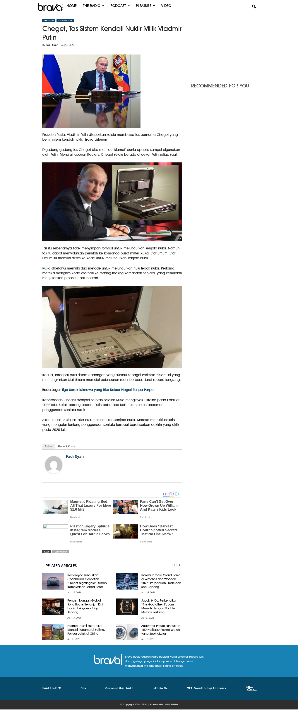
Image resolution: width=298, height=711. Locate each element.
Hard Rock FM (52, 688)
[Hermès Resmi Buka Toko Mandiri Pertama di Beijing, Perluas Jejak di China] (53, 632)
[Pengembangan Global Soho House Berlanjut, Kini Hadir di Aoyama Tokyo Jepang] (53, 606)
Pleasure (143, 5)
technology (60, 551)
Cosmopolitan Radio (119, 688)
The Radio (91, 5)
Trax (83, 688)
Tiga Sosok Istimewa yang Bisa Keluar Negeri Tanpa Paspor (108, 390)
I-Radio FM (160, 688)
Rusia (46, 268)
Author (49, 446)
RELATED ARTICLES (61, 565)
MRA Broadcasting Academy (206, 688)
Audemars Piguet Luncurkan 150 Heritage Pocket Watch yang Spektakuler (160, 629)
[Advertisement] (223, 46)
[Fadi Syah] (53, 465)
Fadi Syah (52, 44)
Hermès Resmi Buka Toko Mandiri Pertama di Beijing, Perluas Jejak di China (86, 629)
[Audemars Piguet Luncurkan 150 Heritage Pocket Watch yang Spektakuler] (127, 632)
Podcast (118, 5)
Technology (65, 20)
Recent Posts (66, 446)
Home (72, 5)
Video (166, 5)
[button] (254, 7)
